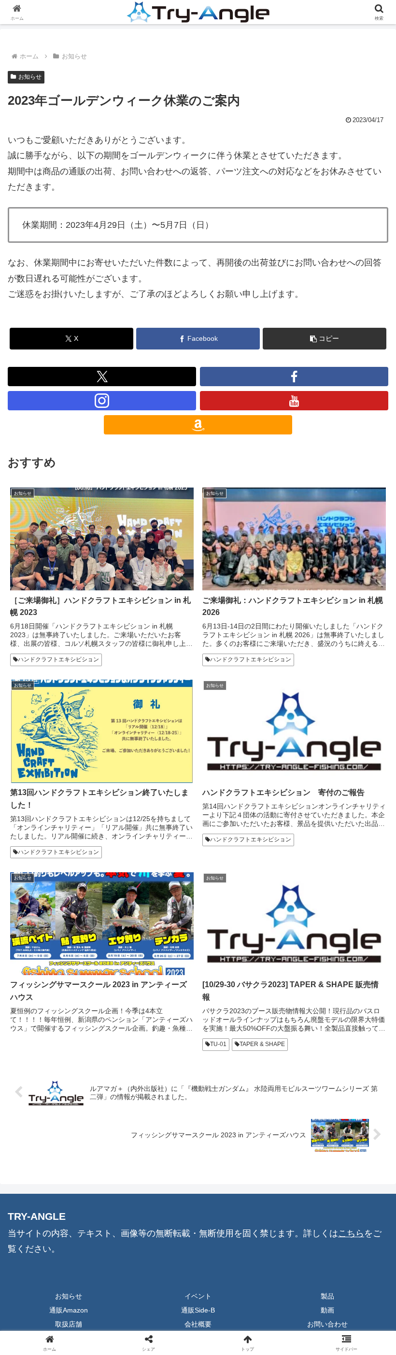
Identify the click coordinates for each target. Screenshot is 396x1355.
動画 (327, 1310)
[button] (324, 338)
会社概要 (198, 1324)
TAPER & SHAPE (262, 1044)
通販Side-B (198, 1310)
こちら (351, 1233)
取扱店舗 (68, 1324)
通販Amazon (68, 1310)
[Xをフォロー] (102, 376)
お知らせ (30, 76)
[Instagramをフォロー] (102, 400)
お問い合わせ (327, 1324)
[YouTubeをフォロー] (294, 400)
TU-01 (218, 1044)
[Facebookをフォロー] (294, 376)
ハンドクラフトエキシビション (58, 659)
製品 (327, 1296)
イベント (198, 1296)
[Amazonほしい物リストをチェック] (198, 424)
